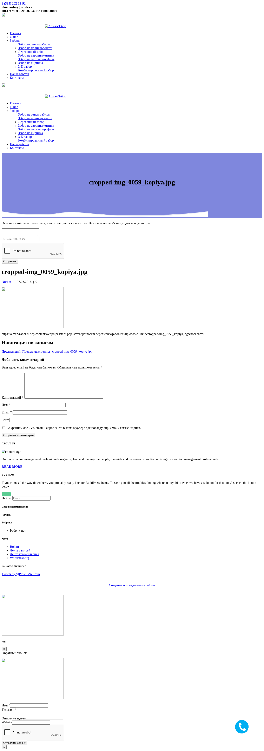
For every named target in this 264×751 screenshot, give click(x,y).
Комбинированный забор (36, 70)
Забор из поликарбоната (35, 48)
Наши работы (19, 74)
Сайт (5, 420)
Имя (6, 404)
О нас (14, 37)
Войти (14, 546)
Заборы (15, 40)
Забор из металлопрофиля (36, 59)
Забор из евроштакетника (36, 55)
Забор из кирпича (30, 63)
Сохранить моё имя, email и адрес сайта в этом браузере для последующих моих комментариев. (74, 428)
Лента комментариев (24, 554)
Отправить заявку (14, 742)
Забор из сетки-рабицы (34, 44)
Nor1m (6, 281)
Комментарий (13, 397)
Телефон (9, 709)
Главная (15, 33)
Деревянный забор (31, 51)
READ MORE (12, 466)
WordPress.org (19, 558)
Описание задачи (14, 718)
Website (7, 722)
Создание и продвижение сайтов (132, 585)
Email (7, 412)
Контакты (17, 77)
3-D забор (25, 66)
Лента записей (20, 550)
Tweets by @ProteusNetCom (21, 574)
